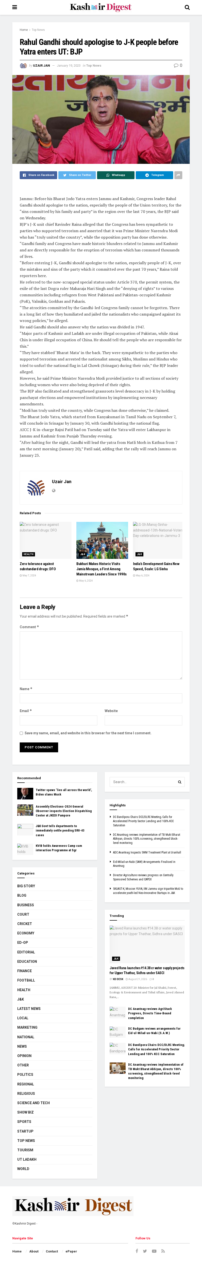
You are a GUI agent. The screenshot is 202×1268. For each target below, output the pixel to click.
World (23, 1169)
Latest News (29, 1009)
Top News (38, 30)
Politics (25, 1075)
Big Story (26, 886)
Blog (21, 895)
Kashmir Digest (25, 1223)
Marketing (27, 1027)
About (33, 1251)
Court (23, 914)
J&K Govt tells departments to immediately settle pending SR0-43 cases (60, 830)
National (25, 1037)
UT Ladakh (26, 1159)
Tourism (25, 1150)
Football (26, 980)
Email (26, 710)
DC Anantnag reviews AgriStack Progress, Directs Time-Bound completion (150, 1013)
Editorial (26, 952)
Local (22, 1018)
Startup (25, 1131)
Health (29, 554)
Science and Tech (33, 1103)
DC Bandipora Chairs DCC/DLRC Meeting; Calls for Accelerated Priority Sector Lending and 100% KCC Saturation (143, 821)
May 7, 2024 (29, 575)
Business (25, 905)
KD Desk (118, 979)
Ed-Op (22, 943)
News (22, 1046)
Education (27, 962)
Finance (24, 971)
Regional (25, 1084)
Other (23, 1065)
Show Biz (25, 1112)
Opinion (24, 1056)
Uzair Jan (41, 65)
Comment (29, 627)
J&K (82, 554)
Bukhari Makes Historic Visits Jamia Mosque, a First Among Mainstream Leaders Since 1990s (101, 569)
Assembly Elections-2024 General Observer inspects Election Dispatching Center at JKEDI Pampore (64, 811)
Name (26, 688)
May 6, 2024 (86, 580)
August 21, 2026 (137, 979)
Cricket (24, 924)
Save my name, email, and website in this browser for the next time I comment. (88, 733)
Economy (25, 933)
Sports (24, 1122)
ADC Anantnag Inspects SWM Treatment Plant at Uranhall (147, 852)
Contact (52, 1251)
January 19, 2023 (69, 65)
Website (111, 711)
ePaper (71, 1251)
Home (24, 30)
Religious (26, 1094)
